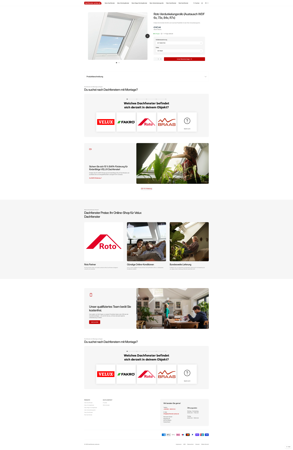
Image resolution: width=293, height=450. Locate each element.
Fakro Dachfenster (88, 412)
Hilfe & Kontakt (106, 405)
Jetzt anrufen (94, 322)
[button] (196, 3)
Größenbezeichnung (161, 39)
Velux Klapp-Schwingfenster (90, 407)
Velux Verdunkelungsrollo (89, 410)
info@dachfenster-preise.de (171, 414)
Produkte (105, 402)
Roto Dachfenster (88, 414)
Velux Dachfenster (88, 402)
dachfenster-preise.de (93, 444)
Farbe (157, 47)
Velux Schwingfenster (89, 405)
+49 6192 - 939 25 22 (169, 409)
